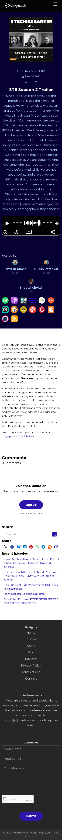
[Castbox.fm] (51, 302)
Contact (31, 678)
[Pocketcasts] (32, 312)
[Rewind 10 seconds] (5, 232)
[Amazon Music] (32, 302)
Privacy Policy (31, 665)
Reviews (31, 659)
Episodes (31, 639)
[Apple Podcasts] (14, 302)
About (31, 646)
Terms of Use (31, 672)
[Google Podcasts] (41, 302)
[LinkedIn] (24, 547)
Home (31, 632)
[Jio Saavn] (23, 302)
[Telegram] (43, 547)
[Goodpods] (23, 312)
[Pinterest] (31, 547)
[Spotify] (5, 302)
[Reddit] (50, 547)
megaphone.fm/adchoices (18, 436)
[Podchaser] (5, 321)
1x (29, 232)
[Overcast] (14, 312)
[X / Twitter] (6, 547)
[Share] (52, 231)
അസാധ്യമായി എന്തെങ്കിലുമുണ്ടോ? (24, 593)
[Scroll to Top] (56, 823)
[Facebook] (12, 547)
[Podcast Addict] (51, 312)
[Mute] (56, 223)
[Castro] (5, 312)
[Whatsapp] (37, 547)
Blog (31, 652)
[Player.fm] (41, 312)
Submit (31, 816)
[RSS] (14, 321)
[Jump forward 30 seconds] (16, 232)
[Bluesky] (19, 547)
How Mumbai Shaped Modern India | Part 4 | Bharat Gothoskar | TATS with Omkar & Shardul (31, 562)
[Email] (56, 547)
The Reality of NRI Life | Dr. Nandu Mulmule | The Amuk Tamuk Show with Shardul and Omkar (31, 575)
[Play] (7, 223)
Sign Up (31, 505)
